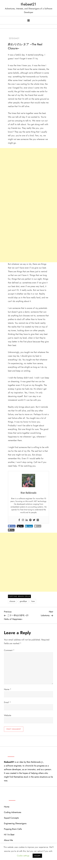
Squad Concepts (11, 817)
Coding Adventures (12, 812)
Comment (9, 650)
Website (7, 715)
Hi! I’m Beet (9, 834)
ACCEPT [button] (37, 855)
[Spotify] (30, 520)
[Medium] (38, 520)
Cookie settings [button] (23, 855)
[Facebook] (19, 520)
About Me (8, 840)
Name (7, 689)
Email (7, 702)
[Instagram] (23, 520)
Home (6, 806)
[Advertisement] (28, 176)
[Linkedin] (26, 520)
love (33, 601)
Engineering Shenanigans (15, 823)
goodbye (23, 601)
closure (12, 601)
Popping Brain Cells (19, 596)
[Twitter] (34, 520)
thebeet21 (28, 4)
